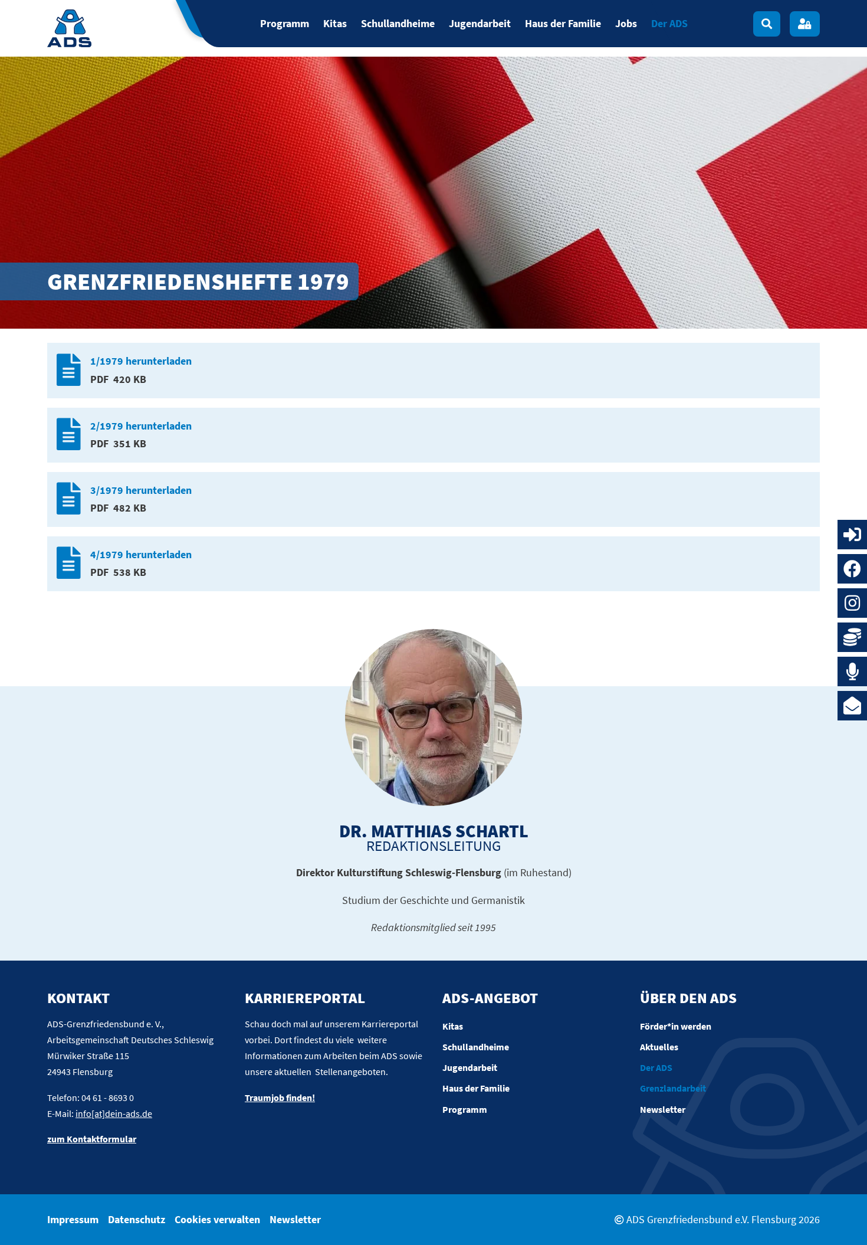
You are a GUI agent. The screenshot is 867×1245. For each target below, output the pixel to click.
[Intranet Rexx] (852, 534)
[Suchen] (766, 24)
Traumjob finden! (280, 1097)
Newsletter (295, 1219)
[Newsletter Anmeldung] (852, 705)
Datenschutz (136, 1219)
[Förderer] (852, 637)
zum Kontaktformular (91, 1139)
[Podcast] (852, 671)
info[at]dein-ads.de (113, 1113)
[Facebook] (852, 569)
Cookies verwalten (217, 1219)
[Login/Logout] (805, 24)
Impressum (72, 1219)
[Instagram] (852, 603)
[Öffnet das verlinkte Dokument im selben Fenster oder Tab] (69, 371)
